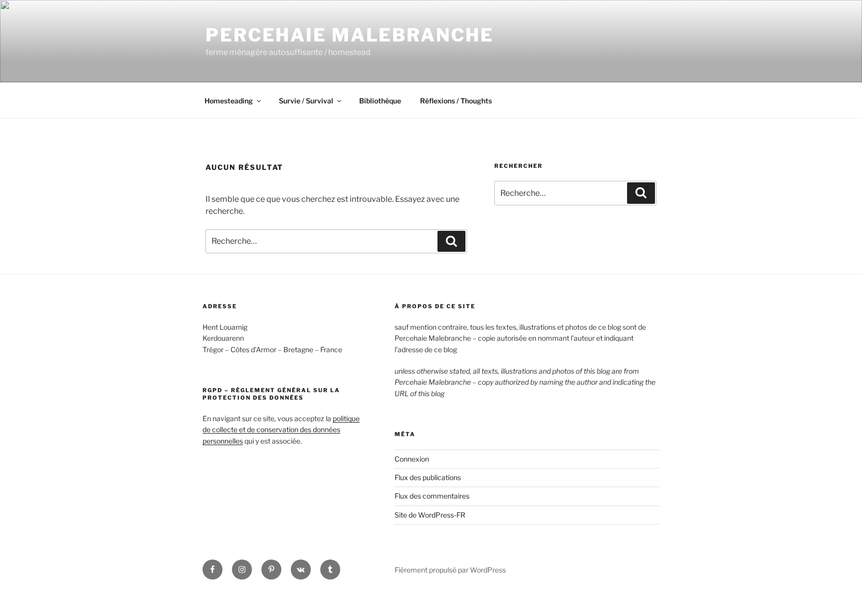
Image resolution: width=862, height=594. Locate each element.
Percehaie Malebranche (349, 35)
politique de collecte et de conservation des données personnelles (281, 429)
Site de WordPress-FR (430, 515)
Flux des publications (428, 477)
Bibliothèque (380, 100)
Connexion (412, 459)
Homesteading (229, 100)
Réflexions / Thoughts (456, 100)
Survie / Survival (306, 100)
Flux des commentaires (432, 496)
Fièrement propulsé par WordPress (450, 570)
